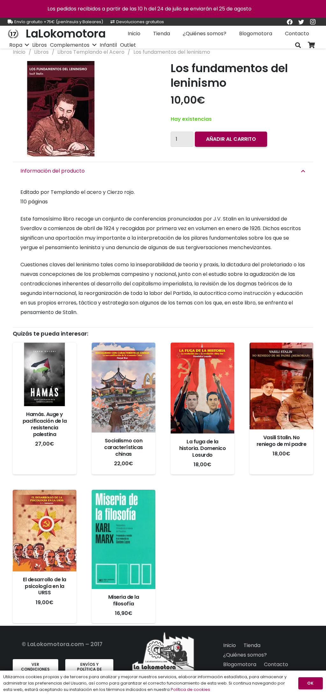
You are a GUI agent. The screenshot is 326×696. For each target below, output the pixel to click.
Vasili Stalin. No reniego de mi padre (282, 441)
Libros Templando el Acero (90, 52)
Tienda (252, 645)
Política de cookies (190, 689)
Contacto (276, 664)
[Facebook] (289, 22)
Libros (41, 52)
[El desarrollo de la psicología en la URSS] (44, 530)
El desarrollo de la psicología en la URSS (44, 586)
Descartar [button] (266, 8)
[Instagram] (312, 22)
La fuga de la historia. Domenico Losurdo (202, 448)
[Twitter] (301, 22)
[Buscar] (298, 45)
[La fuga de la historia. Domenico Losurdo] (202, 388)
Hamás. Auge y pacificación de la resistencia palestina (45, 424)
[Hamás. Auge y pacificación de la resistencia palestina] (44, 374)
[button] (145, 71)
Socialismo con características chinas (123, 447)
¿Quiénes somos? (245, 654)
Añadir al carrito (231, 139)
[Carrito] (311, 45)
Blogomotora (239, 664)
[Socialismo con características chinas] (123, 388)
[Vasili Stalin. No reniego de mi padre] (281, 386)
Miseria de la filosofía (123, 600)
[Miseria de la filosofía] (123, 539)
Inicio (19, 52)
